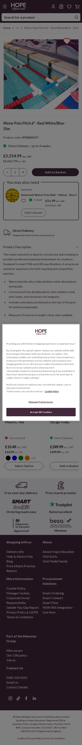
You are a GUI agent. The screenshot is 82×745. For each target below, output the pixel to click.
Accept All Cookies (41, 412)
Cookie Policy (52, 391)
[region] (41, 372)
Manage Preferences (41, 402)
